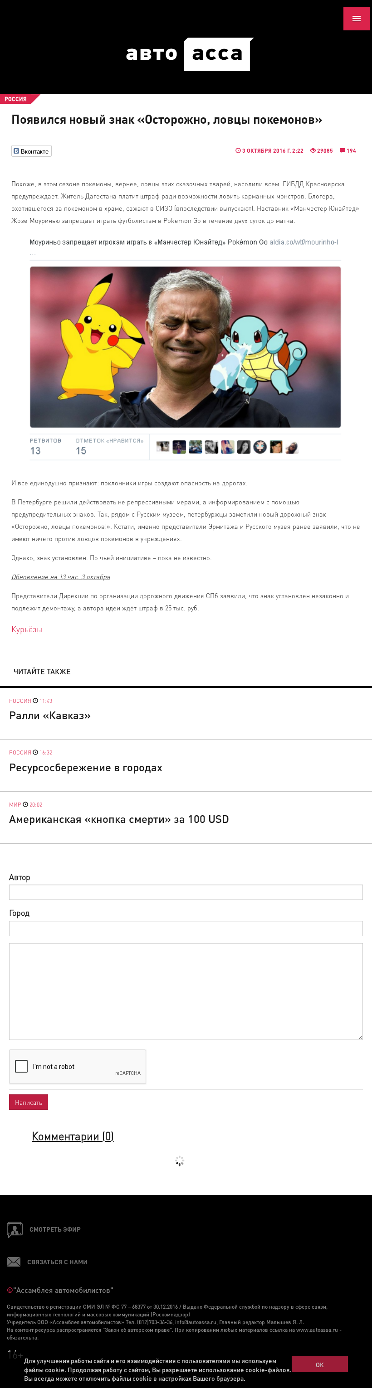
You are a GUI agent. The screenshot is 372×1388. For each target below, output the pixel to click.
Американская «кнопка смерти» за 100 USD (119, 819)
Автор (19, 876)
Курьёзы (26, 629)
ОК (320, 1364)
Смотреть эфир (55, 1229)
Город (19, 912)
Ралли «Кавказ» (50, 715)
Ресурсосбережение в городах (85, 767)
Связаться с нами (57, 1261)
